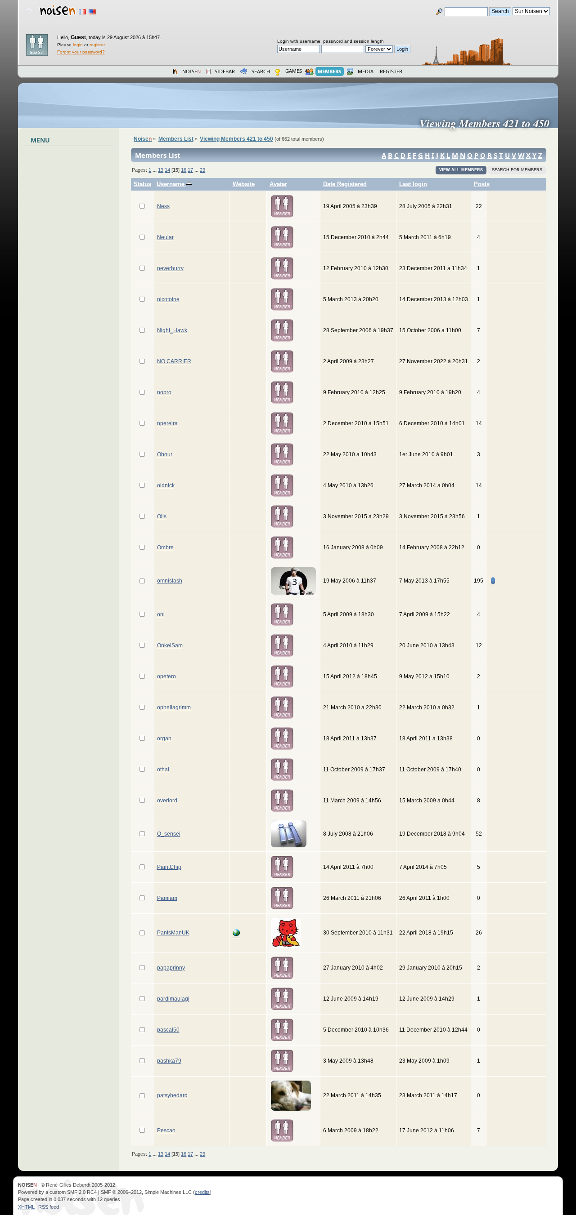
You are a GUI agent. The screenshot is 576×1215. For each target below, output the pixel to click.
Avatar (278, 184)
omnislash (169, 581)
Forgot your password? (81, 51)
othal (163, 769)
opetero (166, 676)
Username (171, 184)
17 (190, 170)
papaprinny (171, 968)
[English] (92, 11)
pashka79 (169, 1061)
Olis (161, 516)
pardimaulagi (173, 999)
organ (164, 738)
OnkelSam (170, 645)
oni (161, 614)
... (155, 170)
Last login (413, 184)
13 (160, 170)
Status (142, 184)
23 (202, 170)
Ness (163, 206)
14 (167, 170)
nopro (164, 392)
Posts (482, 184)
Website (244, 184)
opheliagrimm (174, 707)
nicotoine (168, 299)
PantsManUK (173, 933)
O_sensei (168, 834)
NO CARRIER (174, 361)
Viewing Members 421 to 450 (488, 123)
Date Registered (345, 184)
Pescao (166, 1130)
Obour (164, 454)
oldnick (166, 485)
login (78, 44)
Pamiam (167, 898)
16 (183, 170)
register (97, 44)
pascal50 (168, 1030)
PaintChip (169, 867)
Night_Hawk (172, 330)
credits (202, 1192)
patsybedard (172, 1095)
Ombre (165, 547)
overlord (167, 800)
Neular (165, 237)
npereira (167, 423)
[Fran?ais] (82, 11)
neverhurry (170, 268)
